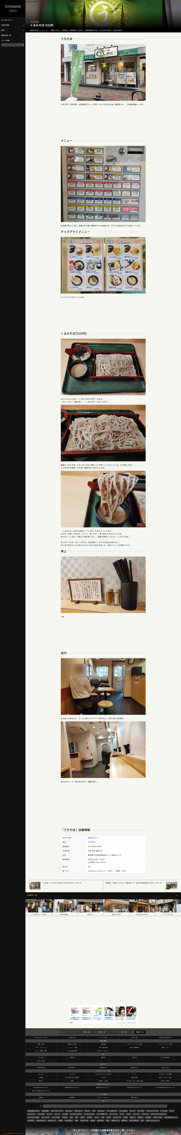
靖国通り (124, 1120)
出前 (71, 1117)
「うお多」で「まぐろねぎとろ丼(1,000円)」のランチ (62, 883)
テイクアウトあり (105, 30)
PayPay (87, 1111)
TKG (94, 1111)
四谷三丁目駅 (41, 1061)
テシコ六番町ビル (102, 1114)
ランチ (80, 30)
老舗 (72, 1081)
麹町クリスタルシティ (153, 1120)
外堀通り (89, 1117)
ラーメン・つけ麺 (72, 1047)
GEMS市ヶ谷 (78, 1111)
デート (134, 1074)
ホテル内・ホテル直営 (165, 1074)
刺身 (76, 1117)
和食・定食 (41, 1044)
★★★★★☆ (72, 1067)
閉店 (107, 1120)
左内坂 (108, 1117)
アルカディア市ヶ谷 (152, 1111)
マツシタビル (45, 1117)
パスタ (122, 1114)
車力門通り (100, 1120)
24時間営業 (45, 1111)
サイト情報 (5, 40)
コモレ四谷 (41, 1114)
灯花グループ (52, 1120)
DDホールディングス (57, 1111)
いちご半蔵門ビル (112, 1111)
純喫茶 (93, 1120)
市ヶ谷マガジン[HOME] (41, 1037)
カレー (171, 1111)
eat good (69, 1111)
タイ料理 (65, 1114)
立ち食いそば (118, 30)
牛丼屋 (60, 1120)
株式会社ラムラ (41, 1120)
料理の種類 (5, 25)
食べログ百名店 (134, 1120)
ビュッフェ (136, 1114)
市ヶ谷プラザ (117, 1117)
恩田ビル (132, 1117)
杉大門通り (31, 1120)
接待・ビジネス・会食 (165, 1077)
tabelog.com (94, 871)
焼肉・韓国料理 (134, 1047)
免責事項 (72, 1097)
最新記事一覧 (6, 35)
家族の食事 (134, 1077)
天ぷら (97, 1117)
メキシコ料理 (55, 1117)
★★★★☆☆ (103, 1067)
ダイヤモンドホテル (76, 1114)
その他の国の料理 (72, 1051)
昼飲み (41, 1081)
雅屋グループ (115, 1120)
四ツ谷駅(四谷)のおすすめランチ (165, 1087)
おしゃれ (41, 1074)
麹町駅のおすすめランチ (103, 1087)
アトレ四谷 (141, 1111)
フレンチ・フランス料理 (165, 1044)
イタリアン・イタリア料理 (134, 1044)
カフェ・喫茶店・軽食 (41, 1051)
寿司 (103, 1117)
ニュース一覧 (103, 1037)
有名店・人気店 (103, 1081)
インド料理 (164, 1111)
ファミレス (145, 1114)
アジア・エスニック (41, 1047)
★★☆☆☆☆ (165, 1067)
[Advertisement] (13, 60)
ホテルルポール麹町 (33, 1117)
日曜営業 (148, 1117)
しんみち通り (123, 1111)
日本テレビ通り (157, 1117)
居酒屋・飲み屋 (72, 1044)
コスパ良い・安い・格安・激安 (134, 1081)
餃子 (142, 1120)
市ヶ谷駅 (41, 1057)
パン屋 (128, 1114)
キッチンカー (31, 1114)
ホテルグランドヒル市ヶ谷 (158, 1114)
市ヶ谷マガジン (7, 20)
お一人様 (72, 1074)
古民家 (41, 1077)
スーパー (57, 1114)
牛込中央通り (69, 1120)
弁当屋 (125, 1117)
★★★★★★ (41, 1067)
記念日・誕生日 (165, 1081)
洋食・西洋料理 (103, 1047)
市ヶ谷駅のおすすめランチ (41, 1087)
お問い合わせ (134, 1097)
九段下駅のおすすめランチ (134, 1087)
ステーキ (49, 1114)
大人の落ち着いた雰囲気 (72, 1077)
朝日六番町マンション (171, 1117)
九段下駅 (64, 30)
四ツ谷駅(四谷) (165, 1057)
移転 (76, 1120)
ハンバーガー (113, 1114)
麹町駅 (103, 1057)
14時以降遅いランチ (91, 30)
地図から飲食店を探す (165, 1037)
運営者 (41, 1097)
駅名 (3, 30)
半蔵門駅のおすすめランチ (72, 1087)
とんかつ (132, 1111)
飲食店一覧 (72, 1037)
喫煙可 (82, 1117)
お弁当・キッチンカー (103, 1051)
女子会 (103, 1077)
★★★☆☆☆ (45, 30)
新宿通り (140, 1117)
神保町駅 (73, 30)
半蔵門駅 (72, 1057)
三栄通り (64, 1117)
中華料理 (103, 1044)
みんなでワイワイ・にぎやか (103, 1074)
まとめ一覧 (134, 1037)
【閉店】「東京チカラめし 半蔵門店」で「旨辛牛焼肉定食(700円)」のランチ (133, 883)
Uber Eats (101, 1111)
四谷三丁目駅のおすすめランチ (41, 1091)
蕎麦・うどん (55, 30)
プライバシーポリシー (103, 1097)
